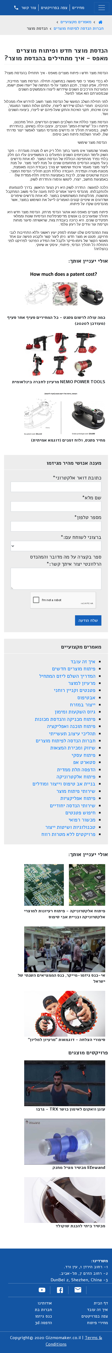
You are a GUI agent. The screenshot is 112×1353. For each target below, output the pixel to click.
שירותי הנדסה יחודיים (72, 805)
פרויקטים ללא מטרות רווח (68, 834)
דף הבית (101, 1303)
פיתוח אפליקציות (77, 798)
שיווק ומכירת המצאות (72, 747)
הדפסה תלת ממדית (76, 769)
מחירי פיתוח (97, 1323)
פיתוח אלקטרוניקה (76, 776)
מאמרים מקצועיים (75, 22)
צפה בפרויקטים (54, 8)
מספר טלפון (87, 517)
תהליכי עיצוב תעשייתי (72, 733)
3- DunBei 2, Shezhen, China (79, 1280)
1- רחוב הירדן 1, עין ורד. (86, 1267)
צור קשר (28, 8)
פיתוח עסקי (83, 755)
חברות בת (43, 1310)
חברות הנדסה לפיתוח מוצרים (79, 28)
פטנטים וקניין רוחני (74, 690)
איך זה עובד (82, 661)
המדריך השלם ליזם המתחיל (67, 676)
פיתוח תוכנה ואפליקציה (71, 726)
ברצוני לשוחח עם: (80, 537)
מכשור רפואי (82, 819)
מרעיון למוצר (81, 683)
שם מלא (91, 497)
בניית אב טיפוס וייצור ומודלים (63, 783)
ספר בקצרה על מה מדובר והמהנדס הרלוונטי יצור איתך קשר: (65, 560)
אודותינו (45, 1303)
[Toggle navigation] (101, 7)
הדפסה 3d (43, 1323)
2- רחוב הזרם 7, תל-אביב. (84, 1273)
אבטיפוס (86, 697)
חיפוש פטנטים (80, 812)
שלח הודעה (88, 620)
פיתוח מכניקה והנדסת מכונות (65, 719)
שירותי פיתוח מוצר (75, 791)
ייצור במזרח (82, 704)
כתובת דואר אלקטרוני (76, 477)
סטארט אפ (84, 762)
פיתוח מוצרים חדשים (73, 668)
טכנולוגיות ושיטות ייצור (70, 827)
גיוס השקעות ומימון (75, 711)
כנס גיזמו (43, 1316)
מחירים (78, 8)
